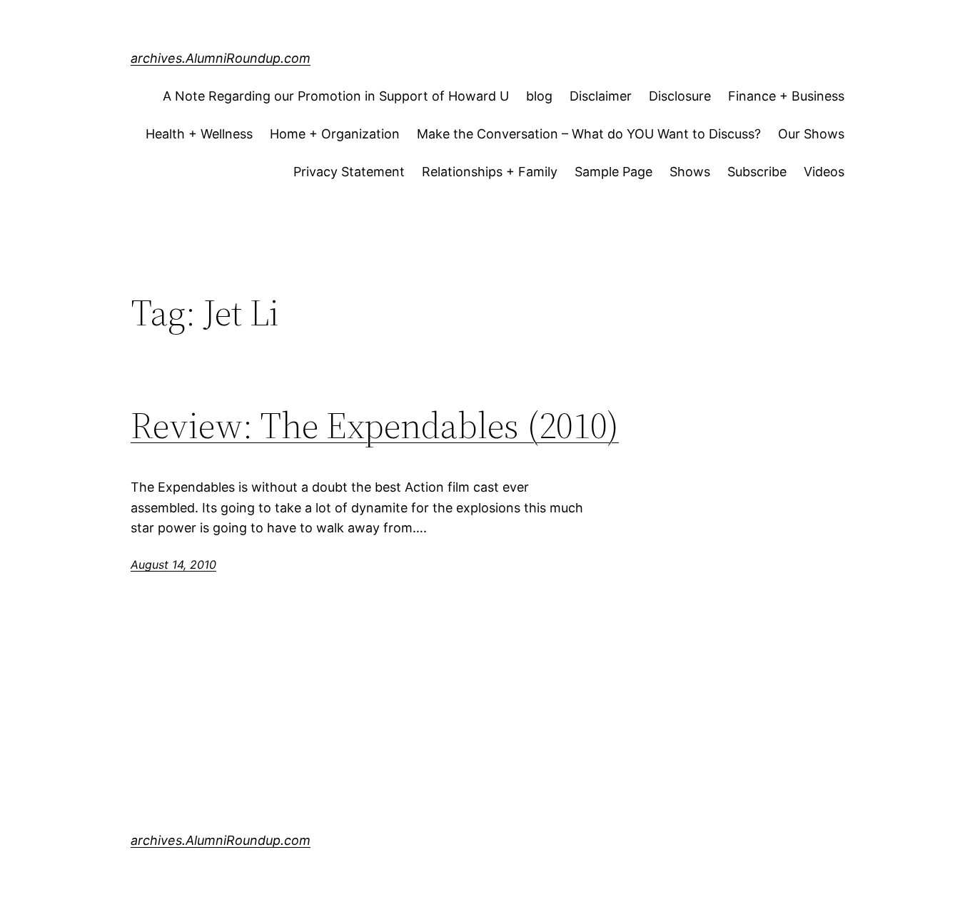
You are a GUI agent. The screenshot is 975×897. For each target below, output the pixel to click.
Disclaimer (601, 95)
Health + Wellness (199, 133)
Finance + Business (786, 95)
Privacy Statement (349, 171)
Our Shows (811, 133)
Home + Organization (335, 133)
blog (539, 95)
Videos (824, 171)
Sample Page (613, 171)
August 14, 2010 (173, 564)
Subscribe (757, 171)
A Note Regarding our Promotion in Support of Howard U (336, 95)
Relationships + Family (489, 171)
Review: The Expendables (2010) (375, 425)
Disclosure (680, 95)
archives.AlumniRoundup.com (220, 58)
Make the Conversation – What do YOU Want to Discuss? (589, 133)
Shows (690, 171)
